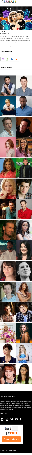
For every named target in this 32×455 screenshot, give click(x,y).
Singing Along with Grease (8, 31)
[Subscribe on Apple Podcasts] (2, 59)
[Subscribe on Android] (7, 59)
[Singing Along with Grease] (16, 18)
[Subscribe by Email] (12, 59)
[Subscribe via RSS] (16, 59)
